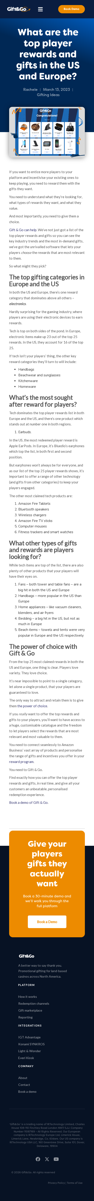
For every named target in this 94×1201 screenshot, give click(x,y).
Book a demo (27, 1091)
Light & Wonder (29, 1051)
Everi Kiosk (26, 1058)
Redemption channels (33, 1003)
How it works (27, 997)
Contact (24, 1085)
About (22, 1078)
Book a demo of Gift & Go (28, 802)
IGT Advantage (29, 1037)
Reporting (25, 1017)
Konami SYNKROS (31, 1044)
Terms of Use (75, 1182)
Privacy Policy (56, 1182)
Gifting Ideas (48, 95)
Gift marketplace (30, 1010)
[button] (40, 9)
